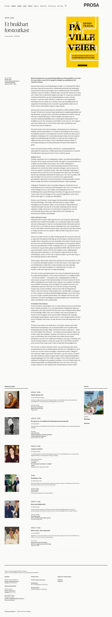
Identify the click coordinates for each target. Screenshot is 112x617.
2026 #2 (33, 392)
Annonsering (52, 6)
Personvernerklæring (10, 611)
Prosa (95, 5)
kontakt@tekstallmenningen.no (16, 598)
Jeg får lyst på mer (37, 395)
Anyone (29, 611)
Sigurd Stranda (36, 451)
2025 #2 (7, 18)
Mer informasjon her (10, 600)
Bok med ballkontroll (38, 504)
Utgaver (36, 6)
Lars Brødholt (36, 533)
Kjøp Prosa (43, 6)
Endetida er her (36, 478)
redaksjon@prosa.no (14, 581)
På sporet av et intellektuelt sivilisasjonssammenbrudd (49, 421)
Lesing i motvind (36, 449)
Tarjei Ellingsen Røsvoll (38, 397)
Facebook (60, 580)
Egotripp (87, 419)
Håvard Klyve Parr (37, 481)
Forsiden (7, 6)
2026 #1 (33, 528)
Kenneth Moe (9, 36)
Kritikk (19, 6)
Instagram (60, 581)
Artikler (13, 6)
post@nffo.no (12, 591)
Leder (25, 6)
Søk (66, 6)
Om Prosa (60, 6)
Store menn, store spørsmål (40, 530)
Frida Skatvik (36, 424)
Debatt (30, 6)
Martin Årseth (36, 507)
